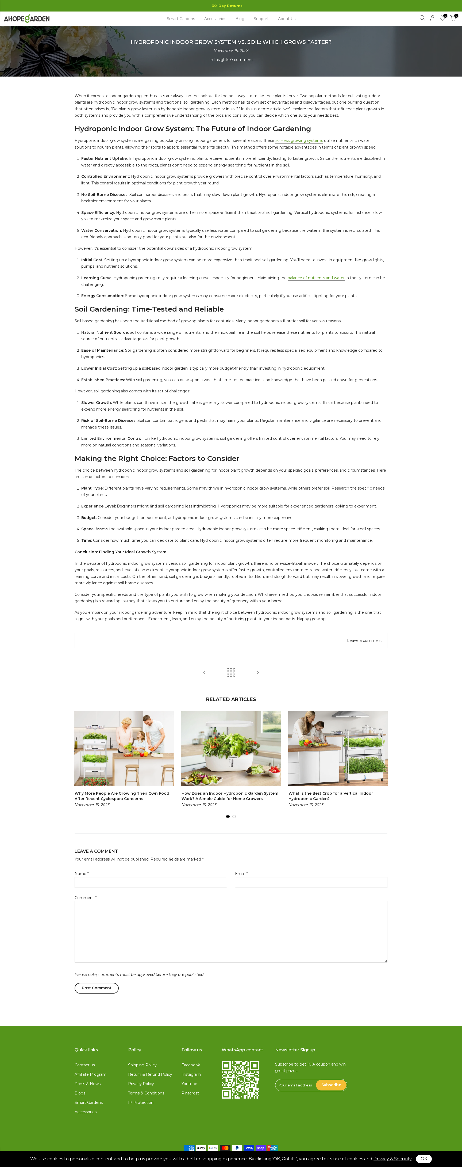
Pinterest (190, 1093)
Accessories (215, 18)
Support (261, 18)
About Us (286, 18)
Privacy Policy (141, 1083)
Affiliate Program (90, 1074)
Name (82, 873)
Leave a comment (364, 640)
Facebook (191, 1065)
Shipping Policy (142, 1065)
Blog (240, 18)
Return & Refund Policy (150, 1074)
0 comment (241, 59)
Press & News (88, 1083)
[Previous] (80, 765)
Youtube (189, 1083)
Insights (221, 59)
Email (241, 873)
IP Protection (140, 1102)
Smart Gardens (181, 18)
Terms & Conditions (146, 1093)
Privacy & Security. (393, 1158)
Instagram (191, 1074)
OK (424, 1158)
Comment (86, 897)
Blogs (80, 1093)
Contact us (85, 1065)
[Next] (382, 765)
